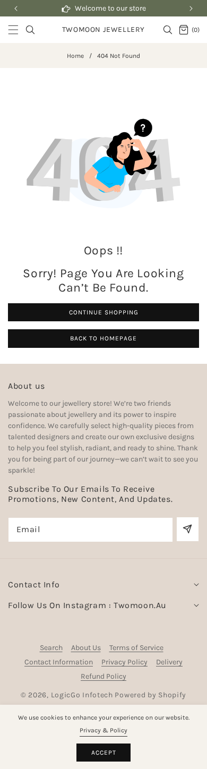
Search (51, 647)
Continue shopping (104, 312)
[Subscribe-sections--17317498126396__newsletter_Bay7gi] (188, 529)
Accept (103, 752)
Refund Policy (103, 676)
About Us (86, 647)
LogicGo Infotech (82, 694)
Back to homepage (103, 338)
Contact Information (58, 662)
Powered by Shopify (150, 694)
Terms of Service (136, 647)
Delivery (169, 662)
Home (75, 55)
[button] (191, 8)
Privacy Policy (124, 662)
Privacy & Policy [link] (103, 730)
